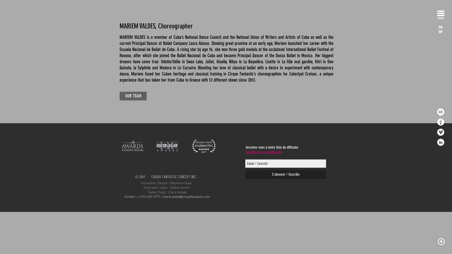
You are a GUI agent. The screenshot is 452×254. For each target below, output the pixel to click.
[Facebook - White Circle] (440, 122)
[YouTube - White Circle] (440, 111)
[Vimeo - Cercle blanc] (440, 132)
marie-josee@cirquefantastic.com (186, 197)
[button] (441, 16)
